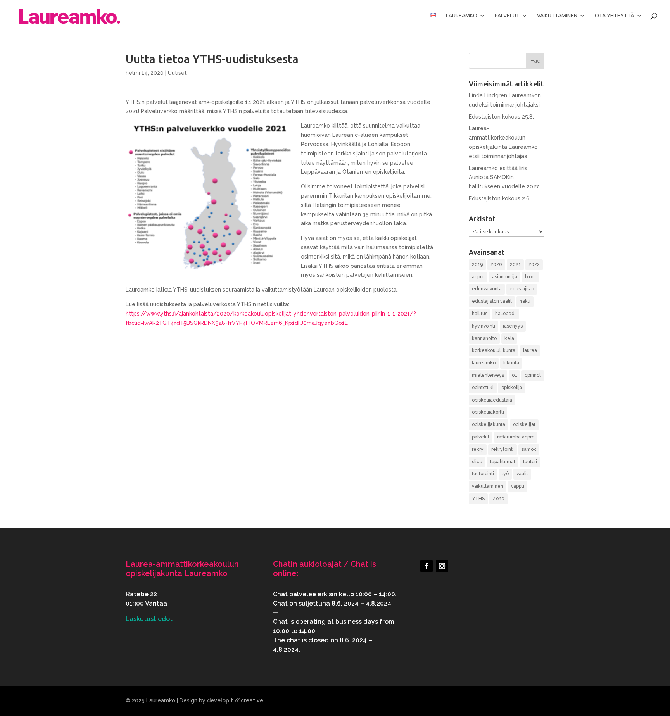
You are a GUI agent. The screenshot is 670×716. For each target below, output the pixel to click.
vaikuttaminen (487, 486)
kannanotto (484, 338)
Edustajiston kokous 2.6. (500, 198)
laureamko (484, 363)
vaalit (522, 473)
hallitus (479, 313)
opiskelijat (524, 424)
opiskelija (511, 387)
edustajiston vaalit (492, 301)
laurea (530, 350)
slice (477, 461)
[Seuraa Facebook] (426, 566)
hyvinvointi (483, 326)
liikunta (511, 363)
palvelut (480, 437)
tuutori (530, 461)
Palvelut (507, 16)
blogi (530, 276)
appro (478, 276)
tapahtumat (502, 461)
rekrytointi (502, 449)
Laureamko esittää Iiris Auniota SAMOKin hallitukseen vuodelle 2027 (504, 177)
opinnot (533, 375)
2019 (477, 264)
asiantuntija (504, 276)
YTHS (478, 498)
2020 (496, 264)
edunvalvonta (487, 289)
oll (514, 375)
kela (509, 338)
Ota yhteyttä (614, 16)
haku (525, 301)
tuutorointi (483, 473)
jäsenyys (513, 326)
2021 (515, 264)
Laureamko (461, 16)
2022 (534, 264)
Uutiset (177, 73)
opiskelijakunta (488, 424)
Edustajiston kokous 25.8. (501, 117)
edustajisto (521, 289)
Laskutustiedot (149, 619)
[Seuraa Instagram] (442, 566)
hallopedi (505, 313)
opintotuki (483, 387)
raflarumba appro (515, 437)
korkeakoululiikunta (493, 350)
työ (505, 473)
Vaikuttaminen (557, 16)
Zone (498, 498)
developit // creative (235, 700)
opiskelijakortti (488, 412)
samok (528, 449)
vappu (517, 486)
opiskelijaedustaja (492, 400)
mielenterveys (488, 375)
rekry (478, 449)
